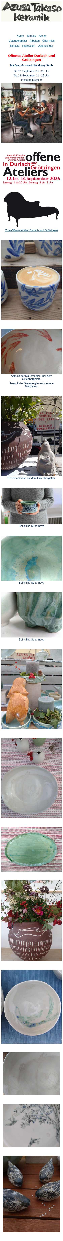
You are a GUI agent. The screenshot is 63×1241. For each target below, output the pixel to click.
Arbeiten (35, 40)
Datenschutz (45, 45)
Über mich (48, 40)
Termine (31, 35)
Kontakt (14, 45)
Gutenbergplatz (18, 40)
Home (20, 35)
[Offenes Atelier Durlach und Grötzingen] (31, 226)
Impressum (28, 45)
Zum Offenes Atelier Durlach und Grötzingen (31, 230)
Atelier (43, 35)
